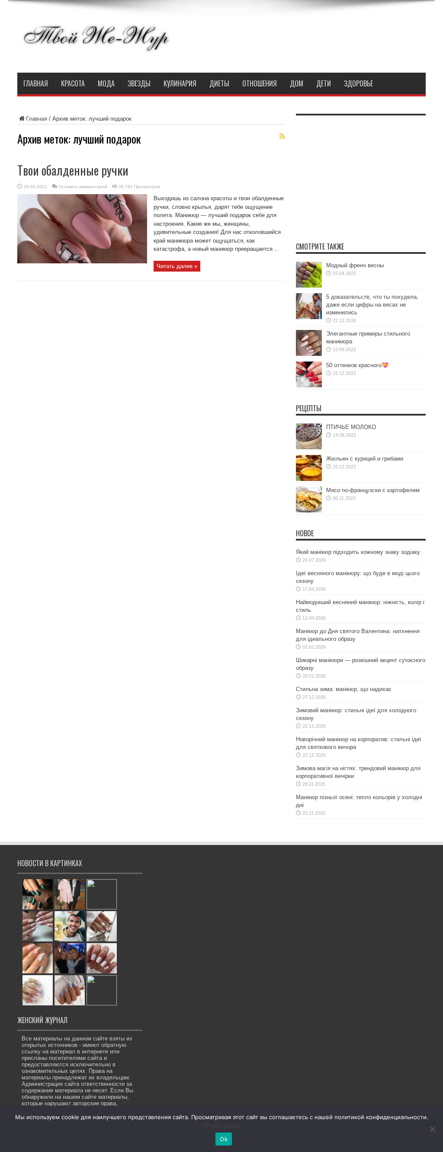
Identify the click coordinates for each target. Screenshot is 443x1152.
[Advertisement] (361, 174)
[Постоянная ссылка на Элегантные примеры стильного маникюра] (309, 354)
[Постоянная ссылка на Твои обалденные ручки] (82, 261)
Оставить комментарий (82, 186)
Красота (73, 83)
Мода (106, 83)
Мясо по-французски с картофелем (373, 490)
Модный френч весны (355, 265)
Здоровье (358, 83)
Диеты (219, 83)
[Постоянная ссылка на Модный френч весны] (309, 285)
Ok (224, 1139)
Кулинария (180, 83)
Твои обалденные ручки (72, 170)
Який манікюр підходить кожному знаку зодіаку (358, 552)
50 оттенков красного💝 (357, 365)
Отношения (259, 83)
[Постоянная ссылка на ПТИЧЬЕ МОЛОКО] (309, 447)
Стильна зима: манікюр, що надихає (344, 689)
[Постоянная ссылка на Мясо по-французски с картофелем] (309, 510)
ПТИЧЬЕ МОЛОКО (351, 427)
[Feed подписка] (282, 136)
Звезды (139, 83)
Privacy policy (221, 1125)
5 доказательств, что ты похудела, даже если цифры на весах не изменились (372, 305)
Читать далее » (177, 266)
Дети (323, 83)
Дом (296, 83)
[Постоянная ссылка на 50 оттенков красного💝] (309, 385)
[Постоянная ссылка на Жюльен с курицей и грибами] (309, 479)
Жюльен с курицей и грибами (364, 458)
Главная (35, 83)
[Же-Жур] (95, 51)
